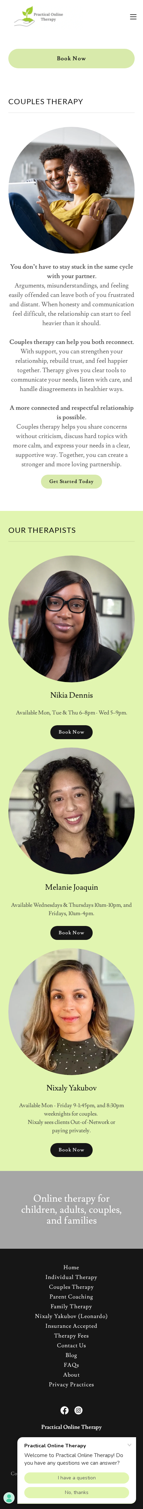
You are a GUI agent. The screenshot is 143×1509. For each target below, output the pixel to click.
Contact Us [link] (71, 1345)
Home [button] (71, 1267)
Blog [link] (71, 1355)
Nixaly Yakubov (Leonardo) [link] (71, 1316)
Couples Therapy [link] (71, 1287)
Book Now (71, 58)
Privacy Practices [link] (71, 1384)
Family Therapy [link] (71, 1306)
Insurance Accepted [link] (71, 1326)
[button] (133, 17)
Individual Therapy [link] (71, 1277)
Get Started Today (71, 481)
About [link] (71, 1374)
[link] (44, 17)
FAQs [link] (71, 1365)
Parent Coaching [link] (71, 1296)
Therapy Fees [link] (71, 1335)
